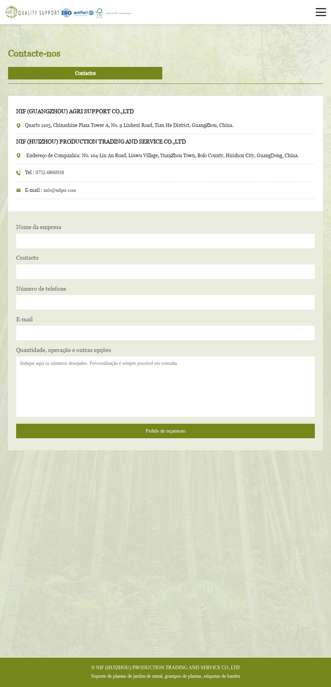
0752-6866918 (50, 172)
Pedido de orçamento (166, 431)
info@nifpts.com (60, 190)
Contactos (85, 73)
